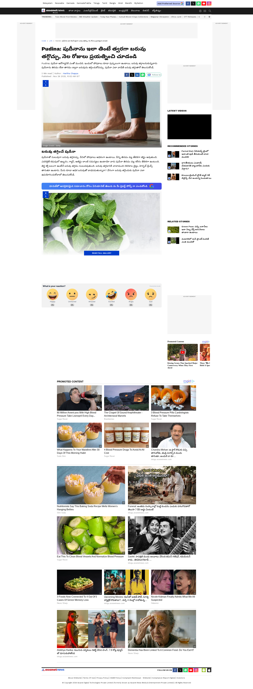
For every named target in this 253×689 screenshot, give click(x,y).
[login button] (201, 11)
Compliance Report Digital (163, 678)
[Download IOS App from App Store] (209, 670)
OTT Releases (190, 17)
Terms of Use (89, 678)
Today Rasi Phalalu (108, 17)
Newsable (59, 3)
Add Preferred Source (169, 3)
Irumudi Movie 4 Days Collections (133, 17)
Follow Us (156, 75)
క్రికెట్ (103, 10)
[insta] (209, 3)
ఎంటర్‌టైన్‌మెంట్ (90, 10)
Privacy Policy (102, 678)
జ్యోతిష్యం (156, 10)
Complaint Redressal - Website (136, 678)
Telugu (96, 3)
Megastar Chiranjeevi (160, 17)
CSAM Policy (115, 678)
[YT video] (203, 3)
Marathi (128, 3)
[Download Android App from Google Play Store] (203, 670)
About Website (74, 678)
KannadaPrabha (84, 3)
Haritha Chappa (70, 73)
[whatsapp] (198, 3)
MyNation (138, 3)
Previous (205, 16)
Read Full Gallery (101, 253)
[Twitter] (193, 3)
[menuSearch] (210, 11)
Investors (181, 678)
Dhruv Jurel (176, 17)
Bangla (113, 3)
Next (209, 16)
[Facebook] (188, 3)
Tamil (104, 3)
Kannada (70, 3)
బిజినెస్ (146, 10)
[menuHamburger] (205, 11)
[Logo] (54, 11)
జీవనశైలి (112, 10)
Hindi (120, 3)
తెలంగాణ (135, 10)
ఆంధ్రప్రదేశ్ (123, 10)
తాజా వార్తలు (74, 10)
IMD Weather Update (88, 17)
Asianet (53, 669)
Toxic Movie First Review (66, 17)
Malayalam (48, 3)
